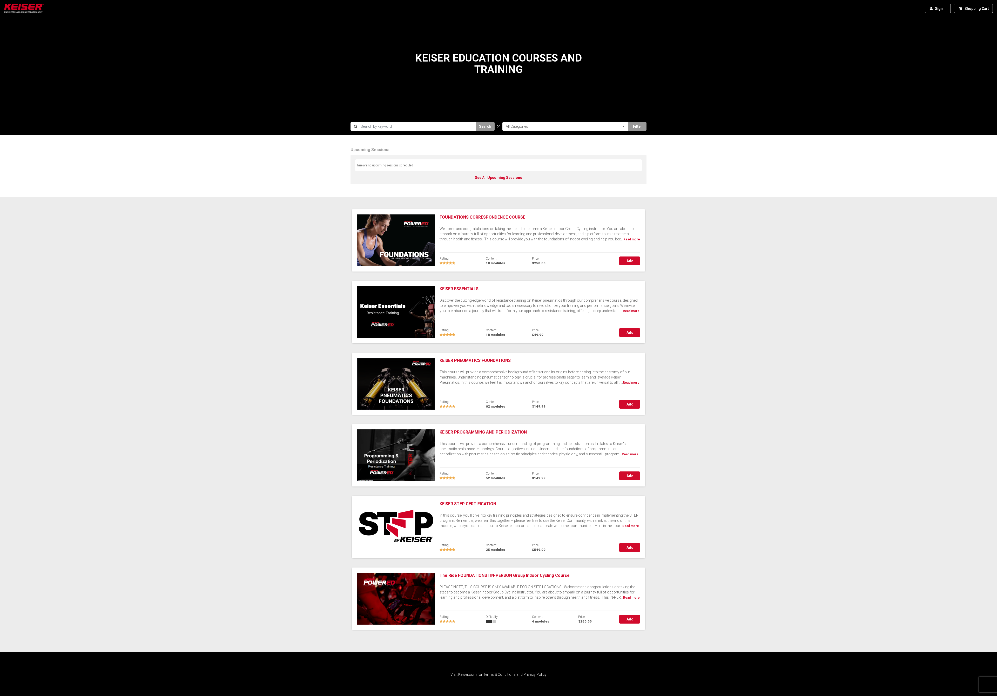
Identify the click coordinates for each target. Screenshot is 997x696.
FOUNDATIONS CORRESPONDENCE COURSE (482, 217)
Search (485, 126)
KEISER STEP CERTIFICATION (468, 503)
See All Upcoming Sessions (498, 177)
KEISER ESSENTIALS (459, 288)
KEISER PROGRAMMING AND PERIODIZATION (483, 432)
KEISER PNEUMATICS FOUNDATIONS (475, 360)
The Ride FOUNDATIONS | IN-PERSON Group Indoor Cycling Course (505, 575)
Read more (631, 239)
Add (630, 261)
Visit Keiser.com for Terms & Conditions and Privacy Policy (498, 674)
